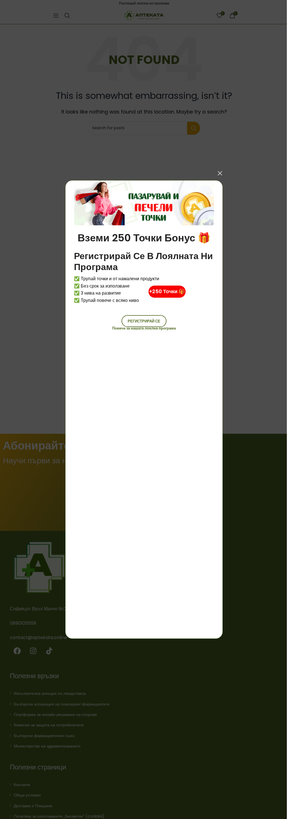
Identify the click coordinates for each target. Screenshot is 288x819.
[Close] (220, 173)
